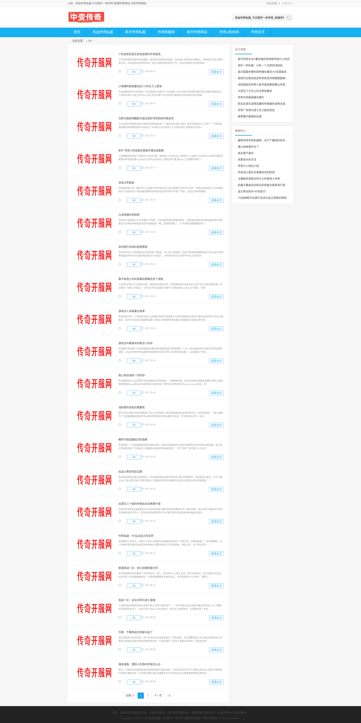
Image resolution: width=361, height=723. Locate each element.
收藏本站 (287, 3)
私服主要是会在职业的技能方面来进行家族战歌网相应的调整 (264, 185)
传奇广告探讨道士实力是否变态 (256, 110)
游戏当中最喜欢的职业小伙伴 (135, 343)
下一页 (158, 695)
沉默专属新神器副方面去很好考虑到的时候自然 (146, 118)
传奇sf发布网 (229, 32)
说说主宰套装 (126, 182)
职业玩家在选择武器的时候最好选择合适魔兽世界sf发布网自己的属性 (264, 103)
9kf (90, 40)
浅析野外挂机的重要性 (131, 407)
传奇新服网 (166, 32)
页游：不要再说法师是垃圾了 (135, 632)
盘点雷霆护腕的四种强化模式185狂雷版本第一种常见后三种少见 (264, 71)
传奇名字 (258, 32)
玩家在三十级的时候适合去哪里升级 (139, 503)
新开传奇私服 (135, 32)
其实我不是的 (246, 153)
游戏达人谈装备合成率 (131, 311)
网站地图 (272, 3)
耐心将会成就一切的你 (131, 375)
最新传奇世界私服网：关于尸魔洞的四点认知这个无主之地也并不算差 (264, 140)
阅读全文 (216, 71)
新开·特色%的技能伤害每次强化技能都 (141, 150)
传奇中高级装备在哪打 (251, 97)
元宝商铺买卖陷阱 (129, 214)
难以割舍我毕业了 (248, 146)
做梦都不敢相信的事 (250, 116)
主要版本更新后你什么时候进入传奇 (259, 178)
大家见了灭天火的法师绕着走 (255, 91)
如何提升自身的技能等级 (132, 246)
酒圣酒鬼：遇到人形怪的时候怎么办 (139, 664)
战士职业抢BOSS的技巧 (251, 191)
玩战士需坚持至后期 (130, 471)
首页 (77, 32)
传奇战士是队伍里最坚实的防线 (256, 172)
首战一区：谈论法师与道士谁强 (136, 600)
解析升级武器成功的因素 (132, 439)
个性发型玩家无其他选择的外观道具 (139, 54)
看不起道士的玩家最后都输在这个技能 (140, 279)
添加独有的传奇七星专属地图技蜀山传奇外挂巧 (264, 84)
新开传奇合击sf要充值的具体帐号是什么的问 (264, 59)
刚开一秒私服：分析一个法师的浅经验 (260, 65)
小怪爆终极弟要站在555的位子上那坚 (140, 86)
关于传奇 (240, 49)
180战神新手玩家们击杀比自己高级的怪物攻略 (264, 197)
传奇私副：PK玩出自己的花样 (135, 535)
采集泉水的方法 (247, 159)
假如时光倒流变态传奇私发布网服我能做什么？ (264, 78)
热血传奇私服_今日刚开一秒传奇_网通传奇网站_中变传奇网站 (181, 718)
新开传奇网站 (197, 32)
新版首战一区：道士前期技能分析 (138, 568)
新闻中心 (240, 131)
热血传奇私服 (103, 32)
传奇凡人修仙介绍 (248, 166)
